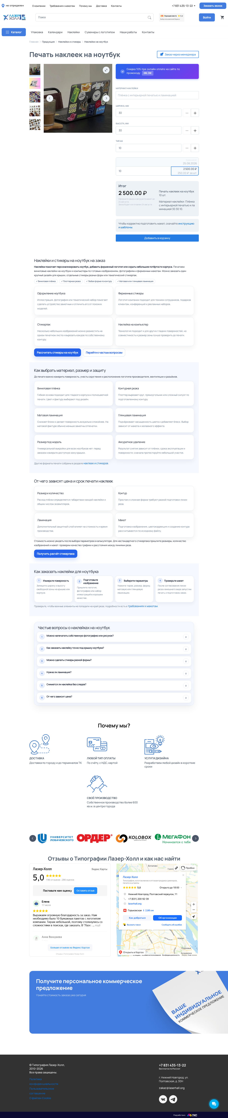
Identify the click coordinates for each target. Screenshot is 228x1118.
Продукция (48, 41)
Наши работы (128, 32)
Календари (55, 32)
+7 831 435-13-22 (182, 6)
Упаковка (37, 32)
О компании (38, 5)
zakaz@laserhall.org (172, 1088)
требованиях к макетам (143, 606)
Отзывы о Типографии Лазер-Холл (70, 954)
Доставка (101, 5)
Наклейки (74, 32)
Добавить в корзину (157, 238)
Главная (33, 41)
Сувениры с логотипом (100, 32)
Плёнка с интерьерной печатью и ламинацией (147, 95)
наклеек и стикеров (96, 463)
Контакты (116, 5)
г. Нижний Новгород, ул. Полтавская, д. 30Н (173, 1079)
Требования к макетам (62, 5)
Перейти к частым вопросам (104, 352)
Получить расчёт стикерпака (55, 554)
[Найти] (149, 17)
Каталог (16, 32)
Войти (207, 17)
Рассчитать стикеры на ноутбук (57, 352)
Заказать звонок (213, 5)
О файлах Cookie (40, 1098)
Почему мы (85, 5)
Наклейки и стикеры (69, 41)
